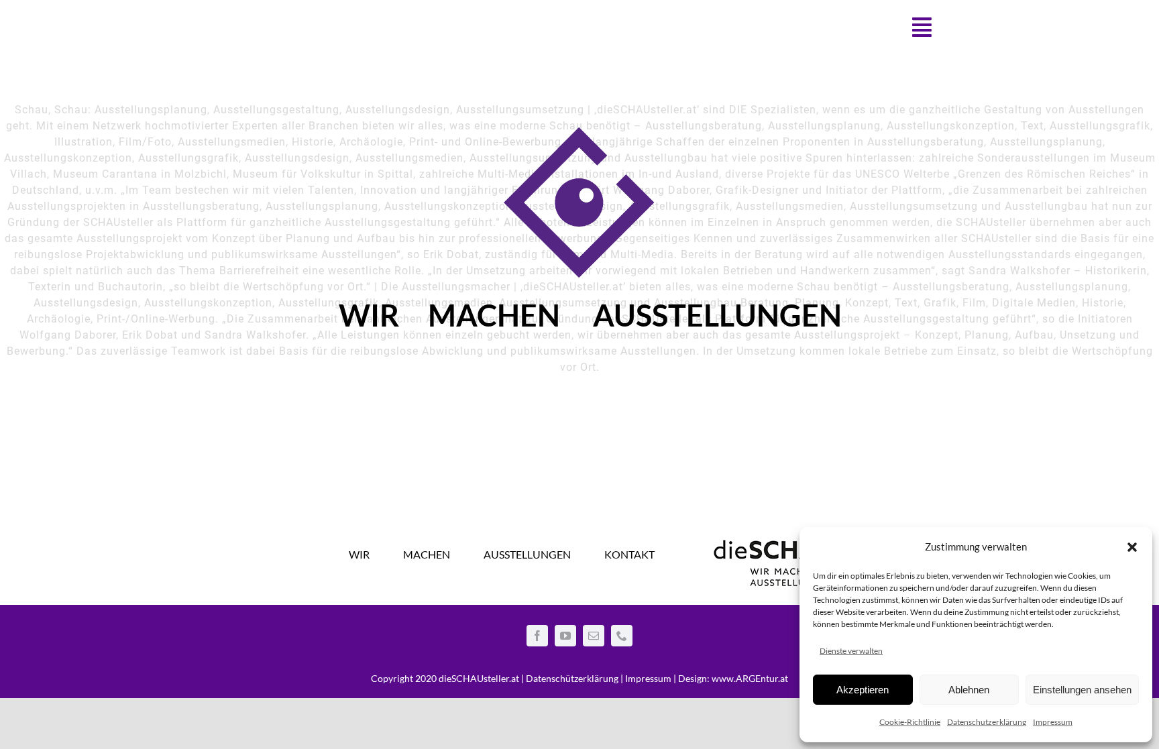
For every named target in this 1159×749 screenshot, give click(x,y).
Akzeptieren (862, 689)
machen (494, 319)
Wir (369, 319)
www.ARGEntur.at (750, 678)
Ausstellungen (717, 319)
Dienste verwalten (851, 651)
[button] (1132, 547)
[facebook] (537, 635)
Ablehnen (968, 689)
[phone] (621, 635)
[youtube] (565, 635)
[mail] (593, 635)
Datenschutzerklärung (986, 722)
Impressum (1052, 722)
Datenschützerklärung (572, 678)
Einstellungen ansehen (1082, 689)
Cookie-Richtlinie (909, 722)
